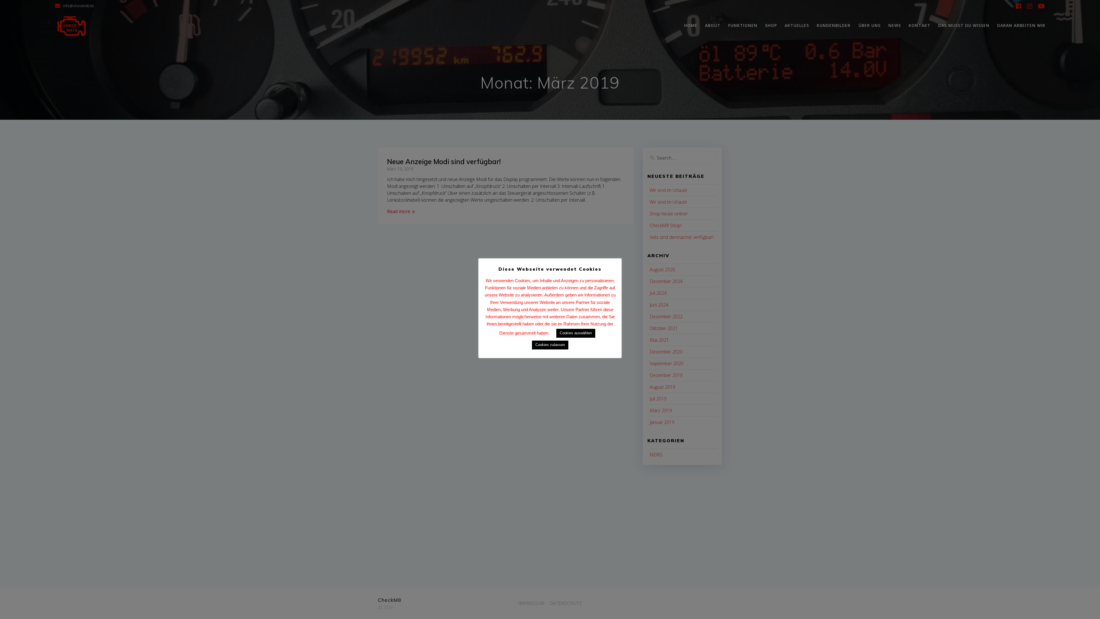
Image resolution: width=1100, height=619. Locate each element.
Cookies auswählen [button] (576, 333)
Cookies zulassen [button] (550, 345)
